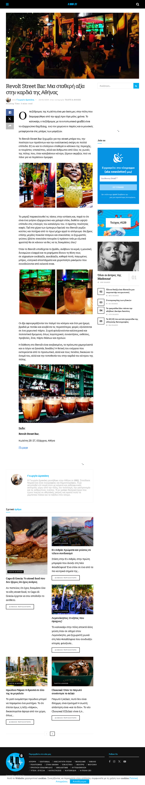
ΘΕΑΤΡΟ (80, 764)
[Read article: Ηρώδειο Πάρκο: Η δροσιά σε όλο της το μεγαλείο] (26, 671)
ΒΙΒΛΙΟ (92, 761)
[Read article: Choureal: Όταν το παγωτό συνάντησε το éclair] (72, 671)
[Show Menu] (7, 4)
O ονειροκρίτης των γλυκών (118, 300)
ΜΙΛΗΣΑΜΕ (80, 761)
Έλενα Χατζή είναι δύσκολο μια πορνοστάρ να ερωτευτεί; (120, 291)
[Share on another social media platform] (10, 126)
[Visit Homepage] (72, 4)
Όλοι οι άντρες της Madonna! (109, 276)
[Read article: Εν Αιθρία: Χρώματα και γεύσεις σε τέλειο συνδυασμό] (72, 531)
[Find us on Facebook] (109, 761)
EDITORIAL (45, 761)
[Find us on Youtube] (124, 761)
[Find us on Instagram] (114, 761)
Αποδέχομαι (79, 781)
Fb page (23, 447)
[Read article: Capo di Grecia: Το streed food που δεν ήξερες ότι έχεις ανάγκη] (26, 546)
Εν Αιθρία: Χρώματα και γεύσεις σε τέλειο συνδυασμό (71, 551)
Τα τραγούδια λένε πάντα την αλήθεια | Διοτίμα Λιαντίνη (119, 309)
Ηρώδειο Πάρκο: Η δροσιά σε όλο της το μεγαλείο (25, 691)
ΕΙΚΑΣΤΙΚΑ (67, 764)
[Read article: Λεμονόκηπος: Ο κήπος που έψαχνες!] (72, 599)
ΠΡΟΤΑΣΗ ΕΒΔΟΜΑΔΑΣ (42, 767)
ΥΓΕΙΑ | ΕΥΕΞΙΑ (38, 770)
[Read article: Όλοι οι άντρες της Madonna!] (118, 256)
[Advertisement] (48, 461)
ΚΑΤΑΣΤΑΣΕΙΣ (55, 770)
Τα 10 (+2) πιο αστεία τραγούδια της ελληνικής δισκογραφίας (122, 320)
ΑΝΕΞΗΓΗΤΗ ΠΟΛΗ (63, 761)
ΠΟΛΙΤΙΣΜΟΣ (36, 764)
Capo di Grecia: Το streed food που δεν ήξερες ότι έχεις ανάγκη (25, 580)
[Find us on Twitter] (119, 761)
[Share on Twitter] (10, 119)
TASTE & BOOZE (73, 99)
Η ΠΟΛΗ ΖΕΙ (85, 770)
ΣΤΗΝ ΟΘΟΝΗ (52, 764)
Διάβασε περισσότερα (21, 607)
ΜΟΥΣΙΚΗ (92, 764)
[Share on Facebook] (10, 112)
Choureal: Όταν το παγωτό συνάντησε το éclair (67, 691)
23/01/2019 (44, 99)
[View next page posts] (52, 734)
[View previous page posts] (46, 734)
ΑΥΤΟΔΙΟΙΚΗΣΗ (79, 767)
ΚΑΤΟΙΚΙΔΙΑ (70, 770)
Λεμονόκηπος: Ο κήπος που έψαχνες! (68, 619)
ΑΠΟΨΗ (32, 761)
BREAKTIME (62, 767)
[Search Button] (137, 4)
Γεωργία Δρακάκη (25, 99)
